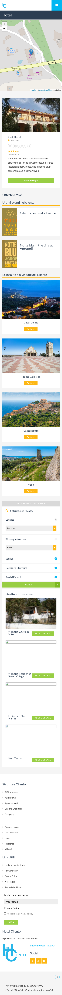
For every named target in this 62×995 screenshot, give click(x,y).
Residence (9, 843)
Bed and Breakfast (13, 808)
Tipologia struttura (16, 539)
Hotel (7, 838)
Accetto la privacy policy (19, 913)
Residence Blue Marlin (17, 717)
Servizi (9, 558)
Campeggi (9, 814)
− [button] (4, 29)
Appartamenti (11, 803)
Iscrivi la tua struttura (15, 865)
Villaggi (8, 849)
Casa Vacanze (11, 832)
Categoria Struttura (16, 567)
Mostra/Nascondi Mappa (31, 503)
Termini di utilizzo (13, 887)
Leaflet (33, 90)
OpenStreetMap (45, 90)
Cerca (28, 585)
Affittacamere (11, 792)
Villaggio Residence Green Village (19, 675)
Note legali (10, 881)
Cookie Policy (11, 876)
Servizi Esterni (13, 577)
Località (10, 519)
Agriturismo (10, 797)
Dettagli (31, 329)
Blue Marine (15, 757)
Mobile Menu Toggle (57, 5)
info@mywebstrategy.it (42, 945)
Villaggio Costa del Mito (19, 633)
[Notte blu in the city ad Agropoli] (15, 254)
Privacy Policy (11, 870)
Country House (12, 827)
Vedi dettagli (31, 180)
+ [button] (4, 24)
